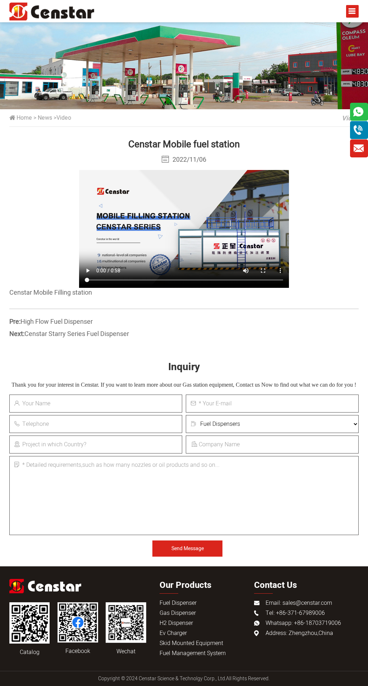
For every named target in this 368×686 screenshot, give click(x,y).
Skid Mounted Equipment (191, 643)
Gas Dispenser (178, 613)
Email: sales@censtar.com (299, 603)
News (45, 118)
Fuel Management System (193, 653)
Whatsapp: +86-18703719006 (303, 623)
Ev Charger (173, 633)
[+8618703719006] (359, 130)
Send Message (187, 548)
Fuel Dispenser (178, 603)
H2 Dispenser (176, 623)
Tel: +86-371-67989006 (295, 613)
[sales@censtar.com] (359, 148)
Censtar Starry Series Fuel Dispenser (76, 334)
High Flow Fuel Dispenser (56, 322)
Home (24, 118)
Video (63, 118)
